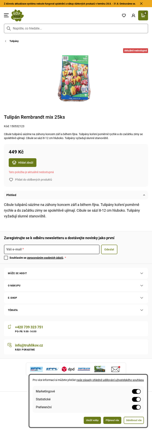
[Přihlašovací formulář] (133, 15)
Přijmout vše (112, 420)
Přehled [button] (11, 195)
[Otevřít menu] (6, 15)
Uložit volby (92, 420)
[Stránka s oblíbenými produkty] (124, 15)
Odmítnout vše (134, 420)
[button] (133, 15)
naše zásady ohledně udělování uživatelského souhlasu (110, 380)
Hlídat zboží (25, 162)
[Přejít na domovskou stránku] (64, 15)
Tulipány (14, 41)
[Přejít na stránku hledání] (9, 28)
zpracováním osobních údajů (45, 257)
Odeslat (109, 249)
